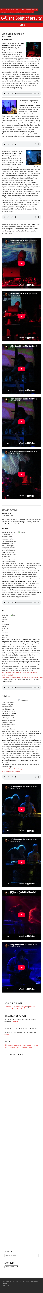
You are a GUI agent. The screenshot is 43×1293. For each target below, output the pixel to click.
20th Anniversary (31, 9)
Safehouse (17, 1045)
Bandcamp (8, 1007)
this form (7, 1034)
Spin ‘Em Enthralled (13, 33)
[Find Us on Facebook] (17, 6)
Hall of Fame (20, 9)
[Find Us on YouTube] (21, 6)
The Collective (10, 9)
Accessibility (5, 12)
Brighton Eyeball (14, 1047)
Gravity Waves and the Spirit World (21, 12)
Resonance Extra (9, 1009)
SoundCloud (21, 1009)
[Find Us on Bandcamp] (26, 6)
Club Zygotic (8, 1045)
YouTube (32, 1007)
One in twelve (9, 510)
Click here (15, 1022)
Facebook (16, 1007)
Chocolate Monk (26, 1047)
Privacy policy (6, 1285)
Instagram (24, 1007)
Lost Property (27, 1045)
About (2, 9)
